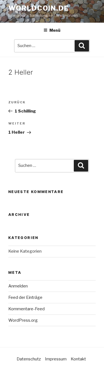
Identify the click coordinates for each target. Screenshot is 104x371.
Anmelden (18, 286)
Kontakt (78, 359)
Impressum (56, 359)
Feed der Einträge (25, 297)
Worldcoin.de (38, 8)
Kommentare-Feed (26, 308)
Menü (54, 30)
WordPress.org (23, 320)
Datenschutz (29, 359)
